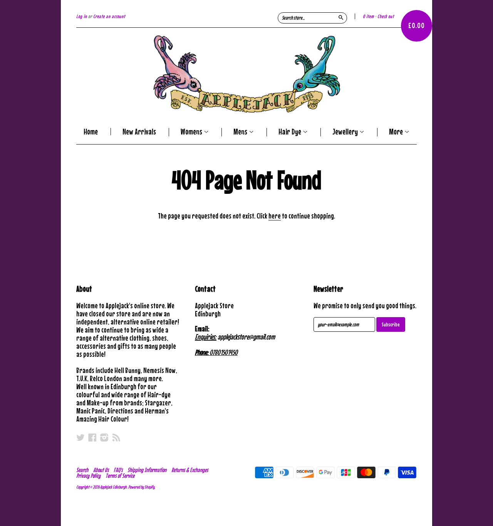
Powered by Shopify (141, 487)
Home (91, 131)
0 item (368, 16)
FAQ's (118, 469)
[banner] (246, 74)
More (396, 132)
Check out (385, 16)
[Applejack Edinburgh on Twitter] (80, 437)
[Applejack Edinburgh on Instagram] (104, 437)
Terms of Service (120, 475)
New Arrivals (139, 131)
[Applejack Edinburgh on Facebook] (92, 437)
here (274, 215)
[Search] (341, 17)
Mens (241, 132)
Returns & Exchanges (189, 469)
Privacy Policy (88, 475)
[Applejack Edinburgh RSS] (116, 437)
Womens (192, 132)
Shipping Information (146, 469)
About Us (101, 469)
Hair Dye (290, 132)
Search (82, 469)
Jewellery (345, 132)
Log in (81, 16)
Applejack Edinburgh (113, 487)
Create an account (109, 16)
